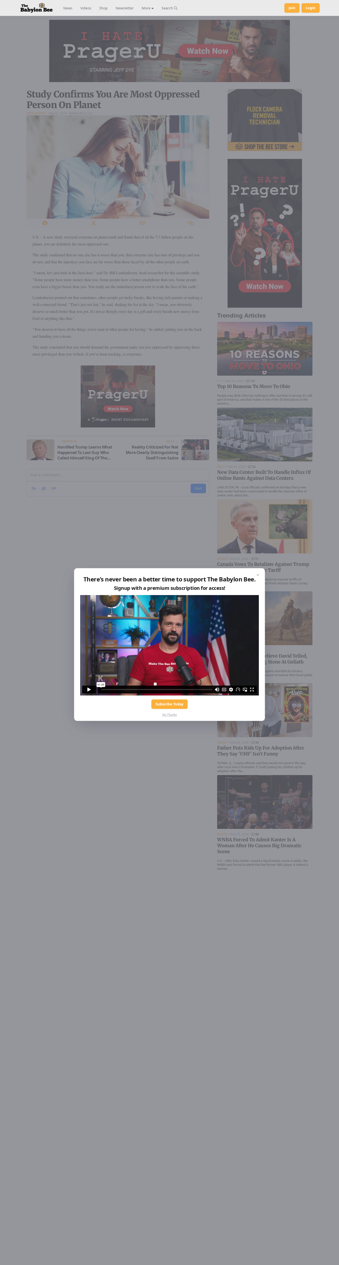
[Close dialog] (258, 575)
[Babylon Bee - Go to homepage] (36, 8)
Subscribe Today (169, 704)
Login (310, 7)
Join (292, 7)
